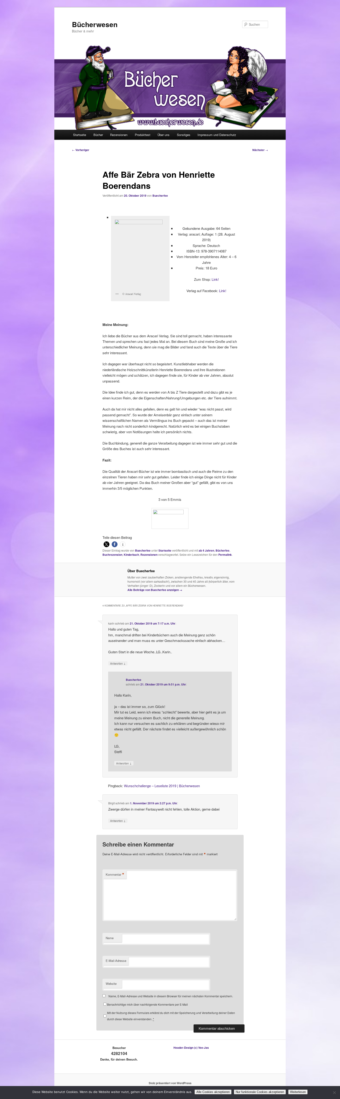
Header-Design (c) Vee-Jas (191, 1047)
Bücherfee (222, 550)
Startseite (79, 135)
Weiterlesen (298, 1092)
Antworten (118, 663)
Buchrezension (112, 555)
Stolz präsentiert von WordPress (170, 1083)
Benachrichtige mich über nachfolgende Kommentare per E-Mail (147, 1004)
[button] (106, 544)
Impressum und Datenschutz (217, 135)
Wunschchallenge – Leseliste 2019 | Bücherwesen (162, 785)
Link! (215, 279)
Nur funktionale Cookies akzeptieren (260, 1092)
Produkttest (142, 135)
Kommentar (115, 874)
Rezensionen (118, 135)
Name (110, 938)
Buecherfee (160, 195)
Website (111, 983)
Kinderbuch (131, 555)
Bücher (98, 135)
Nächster (260, 150)
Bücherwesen (94, 24)
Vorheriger (80, 150)
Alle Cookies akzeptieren (213, 1092)
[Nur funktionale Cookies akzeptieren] (334, 1092)
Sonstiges (183, 135)
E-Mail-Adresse (116, 960)
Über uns (164, 135)
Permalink (225, 555)
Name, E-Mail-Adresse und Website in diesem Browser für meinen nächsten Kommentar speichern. (170, 996)
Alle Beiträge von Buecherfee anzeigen (154, 590)
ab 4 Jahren (206, 550)
